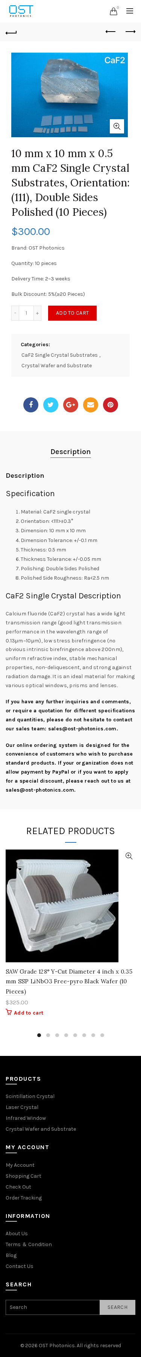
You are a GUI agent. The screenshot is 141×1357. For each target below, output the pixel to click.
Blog (11, 1255)
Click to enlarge (117, 126)
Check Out (18, 1187)
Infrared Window (26, 1118)
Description (70, 451)
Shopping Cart (23, 1176)
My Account (20, 1165)
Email (90, 404)
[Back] (11, 31)
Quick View (128, 856)
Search (117, 1307)
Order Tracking (24, 1198)
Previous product (111, 31)
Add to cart (72, 313)
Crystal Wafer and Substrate (56, 365)
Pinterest (110, 404)
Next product (129, 31)
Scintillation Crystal (30, 1096)
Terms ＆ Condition (29, 1244)
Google (70, 404)
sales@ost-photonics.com (82, 728)
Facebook (30, 404)
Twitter (50, 404)
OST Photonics (57, 1345)
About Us (17, 1233)
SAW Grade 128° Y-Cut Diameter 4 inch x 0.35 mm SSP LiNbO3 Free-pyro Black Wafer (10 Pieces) (69, 981)
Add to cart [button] (28, 1013)
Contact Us (19, 1266)
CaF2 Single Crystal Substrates (59, 355)
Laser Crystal (22, 1107)
